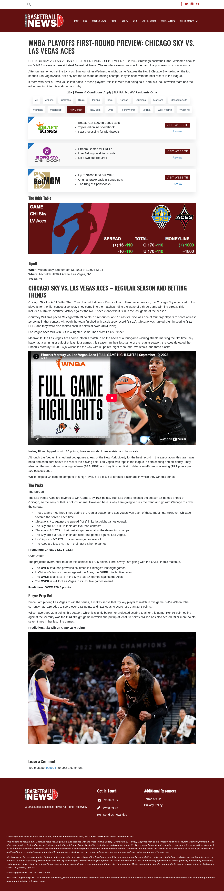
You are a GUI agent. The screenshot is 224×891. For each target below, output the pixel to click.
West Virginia (165, 109)
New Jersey (76, 109)
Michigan (38, 109)
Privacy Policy (153, 805)
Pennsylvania (128, 109)
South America (168, 21)
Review (177, 131)
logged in (51, 767)
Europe (114, 21)
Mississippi (56, 109)
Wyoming (184, 109)
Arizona (49, 100)
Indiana (96, 100)
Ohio (110, 109)
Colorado (66, 100)
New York (95, 109)
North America (149, 21)
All (36, 100)
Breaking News (99, 21)
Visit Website (177, 125)
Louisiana (141, 100)
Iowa (109, 100)
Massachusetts (179, 100)
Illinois (81, 100)
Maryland (158, 100)
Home (76, 21)
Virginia (146, 109)
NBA (85, 21)
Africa (125, 21)
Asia (135, 21)
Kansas (124, 100)
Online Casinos (187, 21)
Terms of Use (153, 799)
